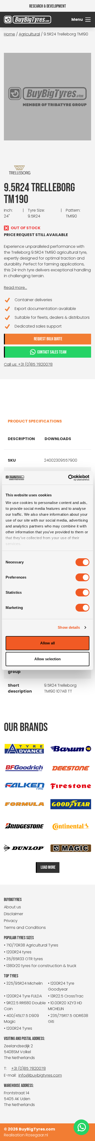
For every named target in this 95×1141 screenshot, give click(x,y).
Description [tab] (21, 439)
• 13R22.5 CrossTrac (66, 996)
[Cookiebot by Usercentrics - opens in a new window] (68, 478)
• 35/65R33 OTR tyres (23, 959)
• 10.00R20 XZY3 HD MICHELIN (65, 1006)
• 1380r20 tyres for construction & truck (40, 966)
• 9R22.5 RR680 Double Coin (25, 1006)
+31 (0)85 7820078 (28, 1068)
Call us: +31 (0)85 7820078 (28, 364)
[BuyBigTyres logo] (15, 19)
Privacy (11, 921)
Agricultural (29, 34)
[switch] (82, 577)
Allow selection (47, 659)
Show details (69, 627)
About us (12, 907)
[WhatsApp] (81, 1127)
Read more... (15, 287)
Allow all (47, 643)
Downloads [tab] (58, 439)
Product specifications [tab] (35, 421)
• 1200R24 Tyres (18, 1028)
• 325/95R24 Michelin (23, 983)
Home (9, 34)
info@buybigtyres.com (40, 1075)
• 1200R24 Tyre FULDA (23, 996)
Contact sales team (51, 352)
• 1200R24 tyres (17, 952)
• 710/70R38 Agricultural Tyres (31, 945)
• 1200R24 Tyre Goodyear (61, 986)
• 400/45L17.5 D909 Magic (21, 1018)
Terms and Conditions (25, 927)
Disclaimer (13, 914)
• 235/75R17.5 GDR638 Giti (68, 1018)
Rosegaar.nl (37, 1135)
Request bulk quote (48, 339)
